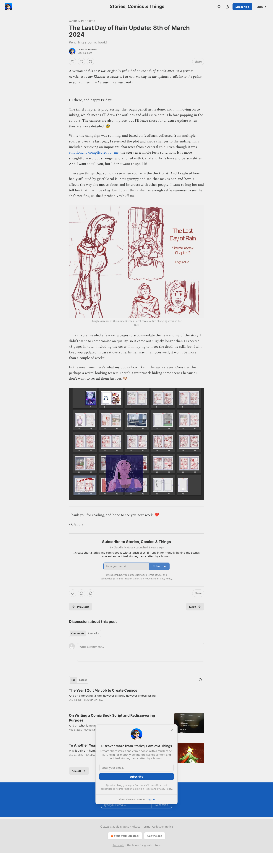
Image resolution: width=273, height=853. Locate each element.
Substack (118, 845)
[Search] (219, 6)
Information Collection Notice (135, 788)
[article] (136, 698)
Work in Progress (82, 21)
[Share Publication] (227, 6)
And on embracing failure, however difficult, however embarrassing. (112, 695)
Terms (146, 826)
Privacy (135, 826)
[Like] (72, 61)
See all (76, 771)
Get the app (154, 836)
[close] (172, 730)
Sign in (261, 7)
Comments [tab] (77, 633)
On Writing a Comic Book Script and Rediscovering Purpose (112, 717)
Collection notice (162, 826)
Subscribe (242, 7)
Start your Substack (126, 836)
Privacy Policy (164, 788)
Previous (83, 607)
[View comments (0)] (81, 61)
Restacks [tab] (93, 633)
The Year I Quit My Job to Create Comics (103, 690)
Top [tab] (73, 680)
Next (192, 607)
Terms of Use (154, 785)
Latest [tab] (83, 680)
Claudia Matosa (87, 49)
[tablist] (85, 633)
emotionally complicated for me (93, 152)
